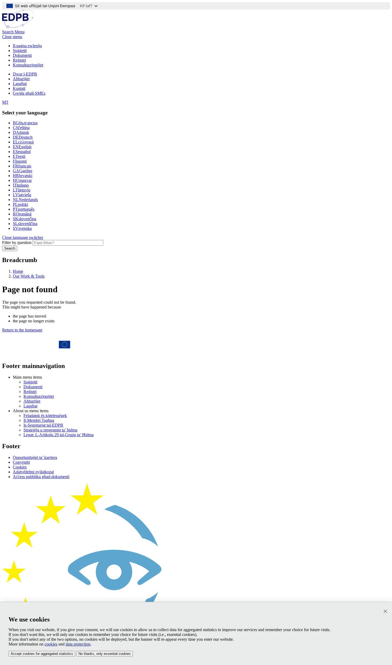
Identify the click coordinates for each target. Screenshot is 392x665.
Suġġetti (20, 50)
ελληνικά (23, 142)
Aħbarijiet (21, 79)
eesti (19, 156)
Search (9, 248)
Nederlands (25, 199)
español (22, 151)
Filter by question (16, 242)
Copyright (21, 462)
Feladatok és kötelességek (45, 415)
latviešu (22, 195)
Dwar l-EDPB (25, 74)
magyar (22, 180)
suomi (20, 161)
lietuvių (21, 190)
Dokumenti (22, 55)
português (23, 209)
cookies (51, 644)
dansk (21, 132)
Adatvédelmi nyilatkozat (33, 472)
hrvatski (22, 175)
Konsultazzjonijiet (28, 65)
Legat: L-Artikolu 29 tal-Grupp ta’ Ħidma (58, 434)
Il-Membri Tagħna (38, 420)
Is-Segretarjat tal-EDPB (43, 425)
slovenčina (24, 219)
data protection (78, 644)
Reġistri (19, 60)
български (25, 123)
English (22, 147)
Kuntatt (19, 88)
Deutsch (23, 137)
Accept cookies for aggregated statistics (42, 654)
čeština (21, 127)
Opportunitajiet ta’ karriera (35, 457)
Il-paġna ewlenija (27, 45)
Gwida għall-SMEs (29, 93)
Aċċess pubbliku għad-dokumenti (41, 476)
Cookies (20, 467)
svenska (22, 228)
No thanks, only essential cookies (104, 654)
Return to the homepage (22, 330)
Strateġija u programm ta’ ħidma (50, 430)
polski (20, 204)
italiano (21, 185)
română (22, 214)
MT (5, 102)
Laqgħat (20, 83)
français (22, 166)
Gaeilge (22, 171)
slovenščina (25, 223)
